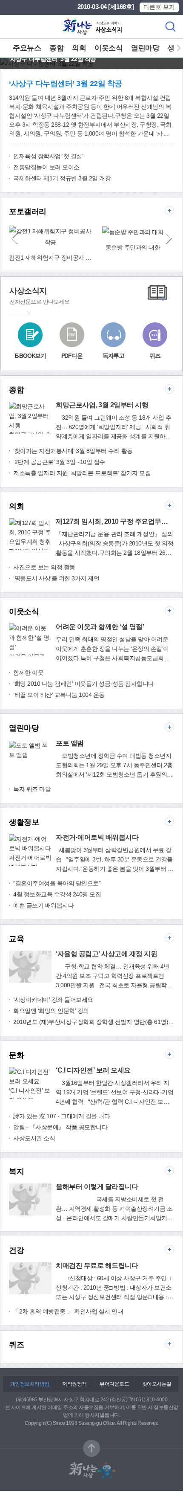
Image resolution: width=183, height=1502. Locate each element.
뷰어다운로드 (114, 1384)
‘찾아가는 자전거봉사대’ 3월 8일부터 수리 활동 (73, 450)
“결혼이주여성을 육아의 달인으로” (56, 883)
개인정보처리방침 (29, 1384)
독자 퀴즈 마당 (32, 789)
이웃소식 (108, 48)
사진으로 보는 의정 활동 (44, 567)
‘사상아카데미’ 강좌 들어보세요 (53, 999)
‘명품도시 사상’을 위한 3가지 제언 (56, 578)
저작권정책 (74, 1384)
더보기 (169, 210)
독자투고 (113, 355)
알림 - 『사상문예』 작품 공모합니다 (60, 1127)
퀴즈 (154, 355)
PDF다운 (72, 355)
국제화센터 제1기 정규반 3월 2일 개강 (62, 178)
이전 (14, 238)
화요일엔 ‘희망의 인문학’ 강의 (51, 1010)
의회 (79, 48)
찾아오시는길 (157, 1384)
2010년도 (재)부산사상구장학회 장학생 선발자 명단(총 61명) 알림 (93, 1021)
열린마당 (145, 48)
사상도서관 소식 (34, 1138)
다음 (175, 48)
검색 (170, 26)
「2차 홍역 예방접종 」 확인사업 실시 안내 (68, 1311)
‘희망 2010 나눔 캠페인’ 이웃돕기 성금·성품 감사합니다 (83, 683)
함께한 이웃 (28, 672)
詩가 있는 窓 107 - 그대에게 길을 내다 (61, 1116)
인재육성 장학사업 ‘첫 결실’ (48, 156)
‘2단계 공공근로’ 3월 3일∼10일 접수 (59, 461)
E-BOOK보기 (30, 355)
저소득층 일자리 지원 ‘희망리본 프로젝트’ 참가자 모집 (82, 473)
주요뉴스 (27, 48)
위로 (91, 1448)
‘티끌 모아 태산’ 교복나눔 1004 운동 (59, 694)
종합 (56, 48)
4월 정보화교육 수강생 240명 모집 (57, 894)
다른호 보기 (159, 6)
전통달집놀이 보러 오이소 (46, 167)
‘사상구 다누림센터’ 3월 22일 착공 (65, 83)
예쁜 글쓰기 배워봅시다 (43, 905)
